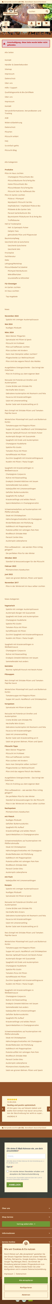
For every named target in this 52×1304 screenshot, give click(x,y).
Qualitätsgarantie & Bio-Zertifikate (19, 92)
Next (49, 1109)
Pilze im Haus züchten (14, 173)
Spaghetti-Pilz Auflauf (15, 496)
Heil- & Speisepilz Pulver (18, 227)
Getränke (9, 666)
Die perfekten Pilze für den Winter (20, 553)
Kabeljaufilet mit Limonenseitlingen (21, 488)
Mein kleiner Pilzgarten (15, 336)
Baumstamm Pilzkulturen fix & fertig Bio (25, 216)
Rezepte (8, 885)
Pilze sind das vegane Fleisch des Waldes (23, 361)
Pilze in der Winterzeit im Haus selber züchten (25, 586)
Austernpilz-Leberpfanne (16, 541)
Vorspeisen (9, 704)
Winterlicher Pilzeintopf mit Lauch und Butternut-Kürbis (26, 420)
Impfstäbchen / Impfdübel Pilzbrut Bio (24, 206)
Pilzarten (8, 132)
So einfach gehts (12, 145)
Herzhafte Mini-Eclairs (15, 390)
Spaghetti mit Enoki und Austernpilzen (22, 440)
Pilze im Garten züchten (15, 195)
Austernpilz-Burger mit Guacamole (20, 436)
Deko (7, 260)
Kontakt (8, 60)
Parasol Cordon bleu (14, 537)
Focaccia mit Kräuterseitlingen (18, 397)
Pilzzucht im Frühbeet (15, 343)
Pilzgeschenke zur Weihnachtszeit (20, 357)
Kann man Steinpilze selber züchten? (21, 354)
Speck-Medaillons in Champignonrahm (22, 503)
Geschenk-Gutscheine (17, 245)
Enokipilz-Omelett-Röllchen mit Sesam (22, 481)
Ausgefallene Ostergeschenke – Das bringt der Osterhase (24, 368)
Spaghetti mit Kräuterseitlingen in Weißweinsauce (19, 469)
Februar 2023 (10, 566)
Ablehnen (26, 1295)
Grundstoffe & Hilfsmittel (18, 278)
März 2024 (9, 332)
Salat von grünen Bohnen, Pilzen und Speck (24, 578)
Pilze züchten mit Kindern (17, 350)
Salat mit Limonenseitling (16, 400)
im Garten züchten (13, 287)
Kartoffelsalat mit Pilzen (16, 454)
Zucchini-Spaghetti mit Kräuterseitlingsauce (24, 458)
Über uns (9, 83)
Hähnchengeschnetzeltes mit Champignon (24, 519)
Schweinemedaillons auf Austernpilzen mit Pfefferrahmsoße (23, 510)
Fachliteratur (10, 256)
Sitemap (8, 69)
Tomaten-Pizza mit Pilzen (16, 451)
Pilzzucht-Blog (11, 150)
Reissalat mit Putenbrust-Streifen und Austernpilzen (21, 381)
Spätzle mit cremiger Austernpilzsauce (22, 319)
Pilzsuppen (9, 674)
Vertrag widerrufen (25, 1224)
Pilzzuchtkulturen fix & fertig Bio (21, 180)
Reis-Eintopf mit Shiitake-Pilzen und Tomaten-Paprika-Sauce (24, 411)
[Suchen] (47, 11)
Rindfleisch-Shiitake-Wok (16, 533)
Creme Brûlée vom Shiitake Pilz (19, 386)
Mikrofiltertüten (14, 274)
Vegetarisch (10, 605)
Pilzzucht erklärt (11, 136)
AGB (6, 118)
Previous (2, 1109)
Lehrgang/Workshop (13, 263)
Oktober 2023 (11, 558)
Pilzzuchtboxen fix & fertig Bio (20, 188)
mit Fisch (9, 877)
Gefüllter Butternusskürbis (17, 492)
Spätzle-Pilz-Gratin (13, 447)
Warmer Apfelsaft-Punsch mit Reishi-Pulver (24, 433)
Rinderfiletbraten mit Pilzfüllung (19, 523)
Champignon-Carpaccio (16, 474)
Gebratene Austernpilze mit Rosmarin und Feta (26, 393)
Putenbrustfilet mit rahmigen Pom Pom (22, 530)
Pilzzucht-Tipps (11, 746)
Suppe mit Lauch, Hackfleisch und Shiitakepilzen (26, 429)
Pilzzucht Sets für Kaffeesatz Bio (21, 191)
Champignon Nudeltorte (16, 443)
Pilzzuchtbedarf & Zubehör (16, 267)
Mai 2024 (8, 324)
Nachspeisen (10, 808)
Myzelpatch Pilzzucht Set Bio (20, 202)
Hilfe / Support (11, 87)
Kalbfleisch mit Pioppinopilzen (18, 526)
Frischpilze (9, 253)
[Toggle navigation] (6, 23)
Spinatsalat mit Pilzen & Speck (18, 339)
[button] (31, 23)
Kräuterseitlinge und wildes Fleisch (21, 499)
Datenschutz (21, 1274)
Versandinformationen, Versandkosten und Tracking (23, 112)
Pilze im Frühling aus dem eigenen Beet (22, 374)
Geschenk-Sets (14, 249)
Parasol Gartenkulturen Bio (19, 213)
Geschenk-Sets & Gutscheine (17, 242)
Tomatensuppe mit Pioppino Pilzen (20, 425)
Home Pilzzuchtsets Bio (17, 184)
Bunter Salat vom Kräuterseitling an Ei (22, 404)
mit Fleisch (9, 816)
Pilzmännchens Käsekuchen (17, 570)
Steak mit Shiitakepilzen (16, 515)
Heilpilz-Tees (13, 231)
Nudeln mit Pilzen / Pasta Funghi (19, 461)
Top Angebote (12, 296)
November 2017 (12, 582)
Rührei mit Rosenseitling (16, 478)
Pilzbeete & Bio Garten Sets (19, 209)
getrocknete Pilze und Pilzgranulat (22, 234)
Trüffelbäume (13, 220)
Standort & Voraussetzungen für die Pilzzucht (25, 561)
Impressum (8, 1274)
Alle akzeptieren (26, 1280)
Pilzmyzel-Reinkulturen (17, 271)
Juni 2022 (9, 574)
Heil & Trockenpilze (13, 224)
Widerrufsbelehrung (13, 122)
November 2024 (12, 316)
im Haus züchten (12, 291)
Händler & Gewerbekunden (16, 64)
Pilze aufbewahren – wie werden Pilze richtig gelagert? (24, 548)
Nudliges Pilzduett (13, 328)
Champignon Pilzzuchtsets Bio (20, 177)
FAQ (6, 141)
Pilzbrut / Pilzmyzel (16, 198)
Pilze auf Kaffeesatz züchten (18, 347)
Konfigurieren (26, 1287)
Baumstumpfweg (12, 238)
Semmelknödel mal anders (17, 485)
